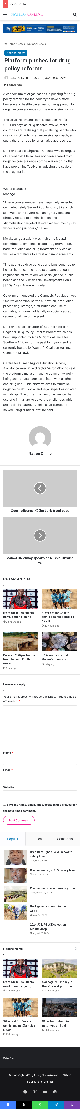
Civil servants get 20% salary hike (52, 870)
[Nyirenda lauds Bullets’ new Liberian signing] (20, 599)
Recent (38, 839)
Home (11, 44)
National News (36, 44)
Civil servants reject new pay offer (52, 888)
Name (8, 752)
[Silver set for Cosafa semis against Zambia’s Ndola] (59, 599)
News (21, 44)
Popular (12, 839)
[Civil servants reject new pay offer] (15, 894)
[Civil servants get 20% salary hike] (15, 875)
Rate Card (9, 1058)
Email (8, 770)
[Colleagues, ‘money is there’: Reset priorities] (59, 968)
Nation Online (17, 78)
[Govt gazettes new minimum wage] (15, 912)
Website (8, 787)
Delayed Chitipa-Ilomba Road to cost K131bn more (19, 659)
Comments (65, 839)
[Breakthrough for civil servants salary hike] (15, 857)
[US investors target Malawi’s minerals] (59, 641)
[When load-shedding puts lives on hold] (59, 1007)
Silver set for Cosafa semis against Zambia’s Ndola (42, 4)
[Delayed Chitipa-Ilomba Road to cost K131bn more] (20, 641)
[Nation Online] (26, 14)
